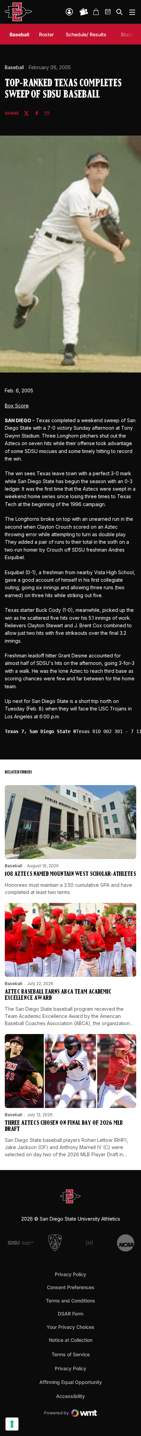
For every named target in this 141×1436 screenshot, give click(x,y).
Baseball (14, 67)
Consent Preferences (70, 1287)
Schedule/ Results (86, 34)
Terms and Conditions (70, 1300)
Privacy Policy (70, 1274)
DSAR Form (70, 1314)
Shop (95, 12)
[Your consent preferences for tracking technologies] (11, 1424)
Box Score (17, 405)
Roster (46, 34)
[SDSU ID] (69, 11)
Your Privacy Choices (70, 1327)
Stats (127, 34)
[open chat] (127, 1420)
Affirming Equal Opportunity (70, 1382)
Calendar (108, 12)
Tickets (83, 12)
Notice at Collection (70, 1340)
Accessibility (70, 1396)
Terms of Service (71, 1354)
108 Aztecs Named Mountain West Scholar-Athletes (70, 874)
